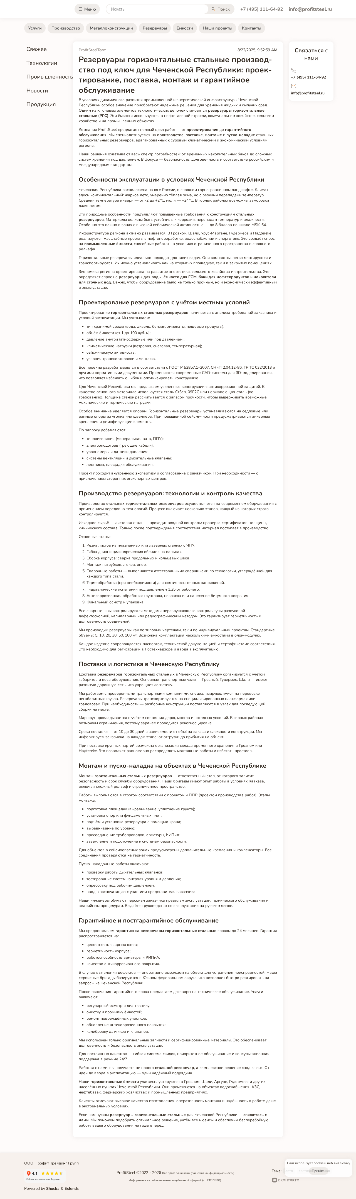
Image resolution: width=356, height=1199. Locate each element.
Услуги (35, 28)
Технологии (41, 63)
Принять (318, 1171)
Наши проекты (217, 28)
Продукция (41, 104)
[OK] (307, 1180)
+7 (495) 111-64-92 (261, 9)
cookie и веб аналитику (332, 1163)
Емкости (185, 28)
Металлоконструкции (111, 28)
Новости (37, 90)
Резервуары (155, 28)
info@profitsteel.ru (310, 9)
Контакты (251, 28)
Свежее (36, 49)
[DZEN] (323, 1180)
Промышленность (49, 76)
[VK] (286, 1180)
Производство (65, 28)
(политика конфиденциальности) (212, 1173)
